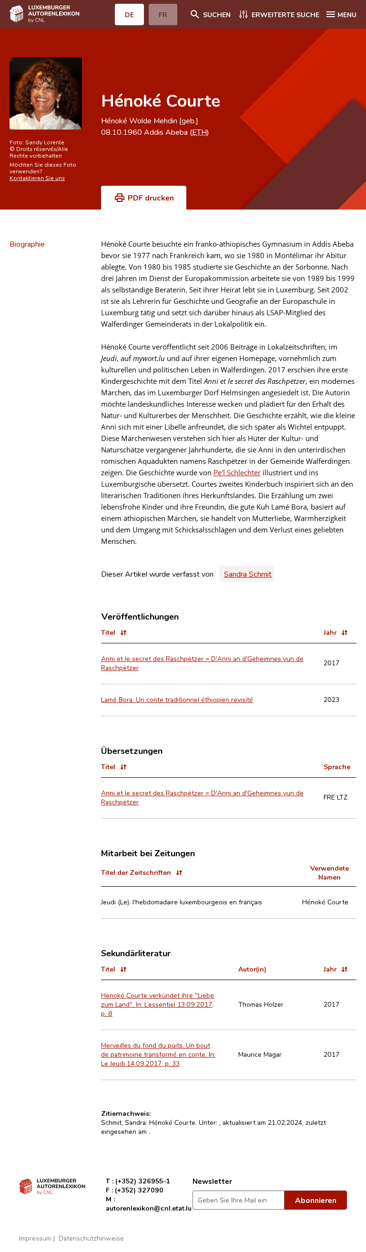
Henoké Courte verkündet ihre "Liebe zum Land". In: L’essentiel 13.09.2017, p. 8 (157, 1004)
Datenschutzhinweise (91, 1237)
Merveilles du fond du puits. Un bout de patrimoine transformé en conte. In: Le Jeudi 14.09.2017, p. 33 (158, 1054)
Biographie (27, 244)
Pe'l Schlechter (237, 472)
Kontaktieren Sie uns (37, 177)
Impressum (35, 1237)
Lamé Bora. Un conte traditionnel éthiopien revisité (177, 699)
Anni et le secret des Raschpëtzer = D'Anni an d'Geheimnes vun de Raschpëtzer (202, 663)
